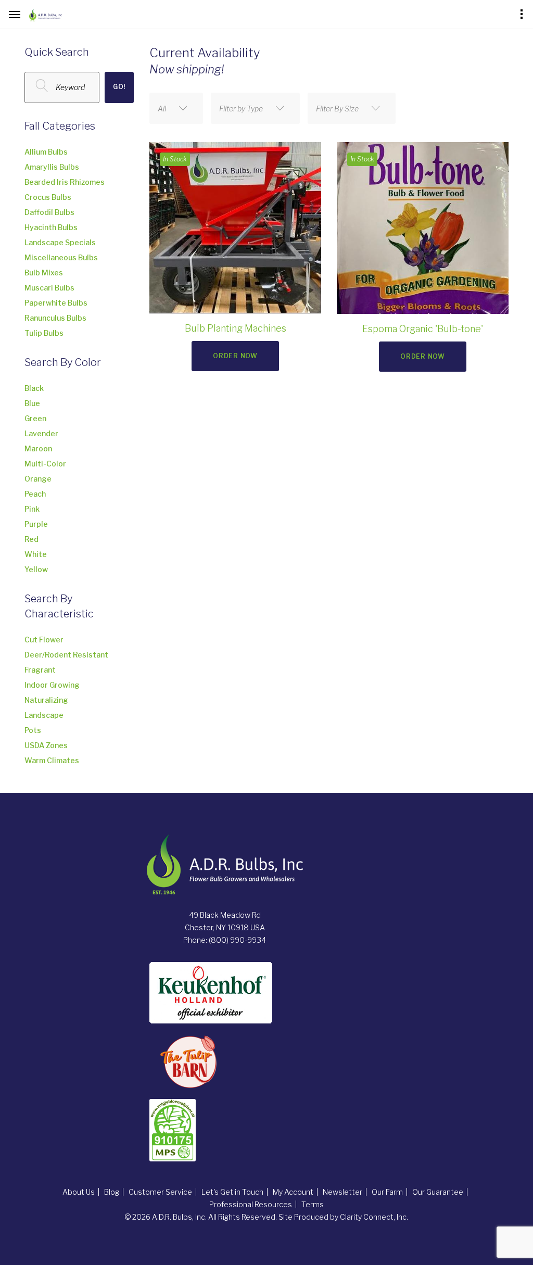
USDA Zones (46, 745)
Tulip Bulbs (44, 332)
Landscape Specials (60, 242)
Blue (32, 403)
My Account (293, 1191)
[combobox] (176, 108)
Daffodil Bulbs (49, 212)
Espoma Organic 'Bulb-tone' (422, 328)
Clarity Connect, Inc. (374, 1216)
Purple (36, 524)
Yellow (36, 569)
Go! (119, 87)
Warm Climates (51, 760)
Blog (111, 1191)
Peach (35, 493)
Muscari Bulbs (49, 287)
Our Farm (387, 1191)
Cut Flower (44, 639)
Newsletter (342, 1191)
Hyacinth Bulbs (51, 227)
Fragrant (40, 669)
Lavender (41, 433)
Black (34, 388)
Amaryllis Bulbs (51, 166)
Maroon (38, 448)
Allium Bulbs (46, 151)
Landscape (44, 715)
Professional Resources (250, 1204)
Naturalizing (46, 699)
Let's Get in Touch (232, 1191)
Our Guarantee (437, 1191)
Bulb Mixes (43, 272)
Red (31, 539)
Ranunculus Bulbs (55, 317)
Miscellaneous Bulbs (61, 257)
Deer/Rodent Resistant (66, 654)
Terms (312, 1204)
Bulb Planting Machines (235, 328)
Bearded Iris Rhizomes (64, 182)
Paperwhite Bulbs (55, 302)
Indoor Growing (52, 684)
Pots (32, 730)
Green (35, 418)
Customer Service (160, 1191)
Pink (32, 508)
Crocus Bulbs (47, 197)
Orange (38, 478)
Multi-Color (45, 463)
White (35, 554)
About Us (78, 1191)
